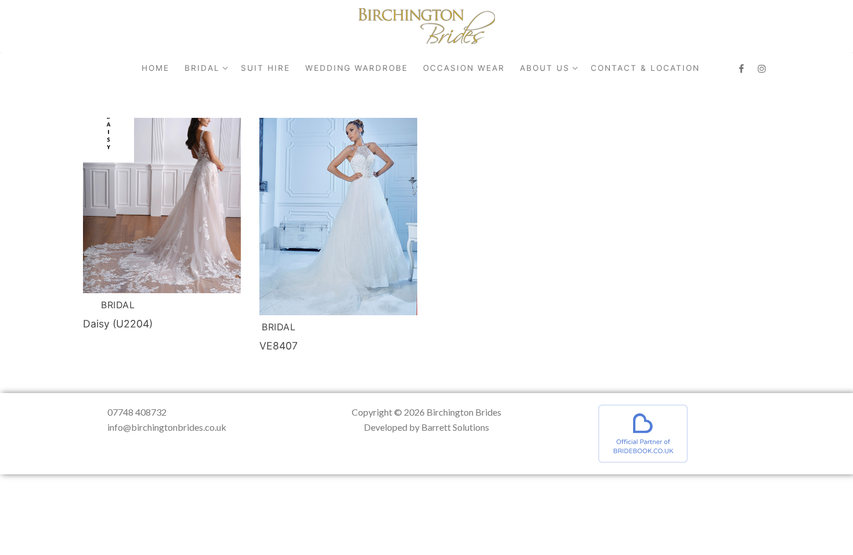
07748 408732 (137, 411)
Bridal (118, 305)
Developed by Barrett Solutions (426, 427)
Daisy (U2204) (118, 324)
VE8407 (278, 346)
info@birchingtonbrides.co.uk (166, 427)
